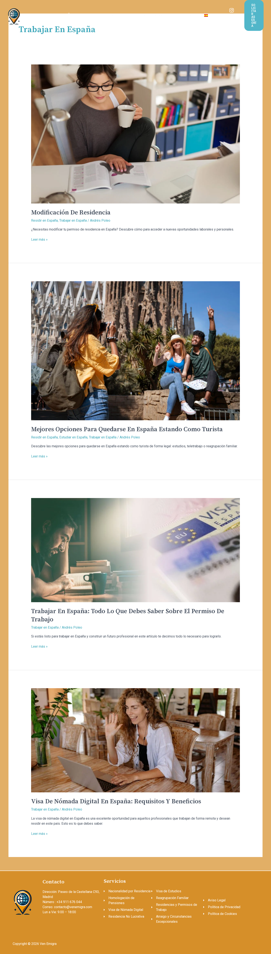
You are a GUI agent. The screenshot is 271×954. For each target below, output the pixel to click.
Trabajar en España (73, 220)
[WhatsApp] (234, 20)
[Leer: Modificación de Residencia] (135, 134)
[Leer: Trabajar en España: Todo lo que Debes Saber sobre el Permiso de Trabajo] (135, 550)
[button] (215, 15)
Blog (173, 15)
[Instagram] (231, 10)
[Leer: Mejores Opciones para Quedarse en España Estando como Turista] (135, 350)
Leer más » (39, 239)
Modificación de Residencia (71, 213)
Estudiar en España (73, 437)
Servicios (138, 15)
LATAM (157, 15)
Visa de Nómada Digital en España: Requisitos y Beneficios (116, 801)
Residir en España (44, 220)
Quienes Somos (113, 15)
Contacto (189, 15)
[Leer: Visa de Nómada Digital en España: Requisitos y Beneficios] (135, 740)
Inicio (90, 15)
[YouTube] (234, 15)
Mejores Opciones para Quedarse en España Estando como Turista (127, 429)
